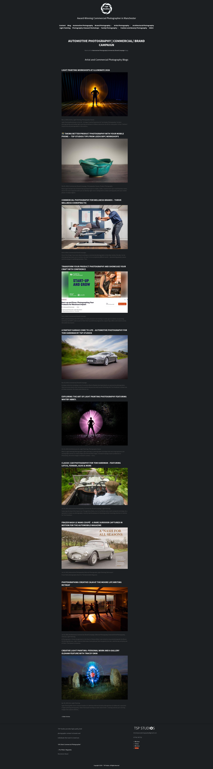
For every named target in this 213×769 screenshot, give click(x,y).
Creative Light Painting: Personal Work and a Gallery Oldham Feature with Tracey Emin (90, 652)
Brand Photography (102, 26)
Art (78, 449)
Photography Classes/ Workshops (85, 28)
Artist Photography (121, 26)
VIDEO (151, 28)
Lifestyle (64, 636)
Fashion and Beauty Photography (134, 28)
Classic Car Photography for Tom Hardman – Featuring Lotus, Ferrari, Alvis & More (91, 464)
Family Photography (109, 28)
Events (71, 120)
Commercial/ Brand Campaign (122, 43)
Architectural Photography (143, 26)
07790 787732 (137, 737)
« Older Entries (66, 716)
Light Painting (65, 28)
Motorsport (109, 572)
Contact (62, 26)
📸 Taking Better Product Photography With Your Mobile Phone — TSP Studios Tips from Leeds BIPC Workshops (93, 135)
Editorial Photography (90, 572)
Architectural (73, 449)
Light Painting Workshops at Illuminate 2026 (86, 70)
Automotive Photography (83, 26)
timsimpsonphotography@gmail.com (145, 733)
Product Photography (106, 186)
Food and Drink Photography (116, 634)
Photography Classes (88, 120)
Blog (69, 26)
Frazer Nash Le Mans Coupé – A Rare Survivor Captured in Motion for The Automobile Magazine (92, 524)
